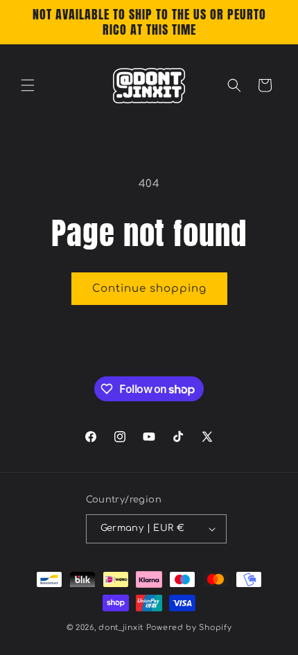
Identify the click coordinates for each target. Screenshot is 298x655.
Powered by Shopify (189, 627)
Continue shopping (149, 289)
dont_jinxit (120, 627)
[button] (27, 85)
